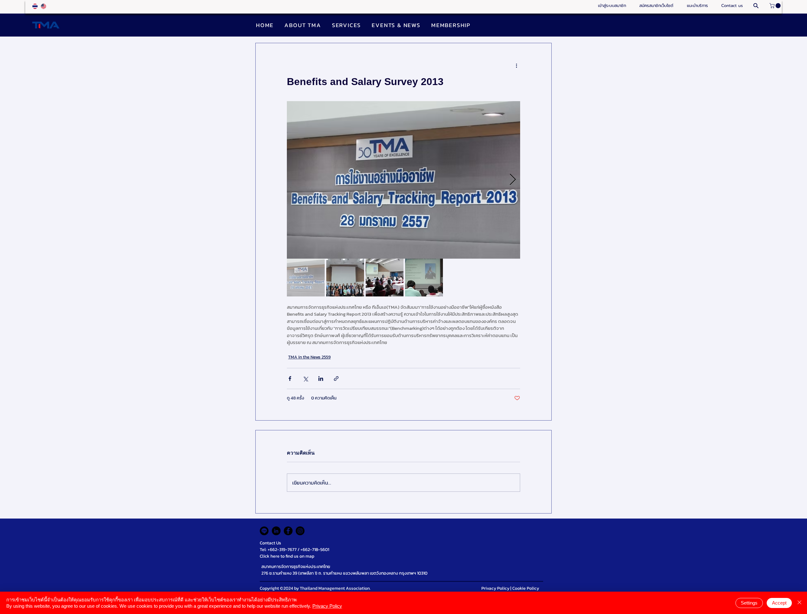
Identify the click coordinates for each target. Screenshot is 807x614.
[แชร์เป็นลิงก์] (336, 379)
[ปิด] (799, 603)
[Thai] (35, 6)
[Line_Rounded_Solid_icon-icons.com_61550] (264, 530)
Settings (749, 602)
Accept (779, 602)
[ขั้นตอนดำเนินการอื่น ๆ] (516, 66)
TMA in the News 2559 (309, 357)
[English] (43, 6)
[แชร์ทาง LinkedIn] (321, 379)
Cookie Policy (525, 588)
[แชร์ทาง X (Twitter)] (305, 379)
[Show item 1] (306, 277)
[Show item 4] (424, 277)
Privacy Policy (495, 588)
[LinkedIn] (276, 530)
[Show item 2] (345, 277)
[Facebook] (288, 530)
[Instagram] (300, 530)
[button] (697, 6)
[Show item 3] (385, 277)
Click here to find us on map (287, 556)
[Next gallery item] (512, 180)
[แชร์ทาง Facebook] (290, 379)
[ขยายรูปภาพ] (403, 180)
